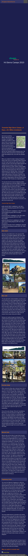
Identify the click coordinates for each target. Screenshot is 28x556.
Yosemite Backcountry (12, 555)
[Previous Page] (5, 552)
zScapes (2, 555)
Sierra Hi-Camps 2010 (21, 555)
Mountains (6, 555)
